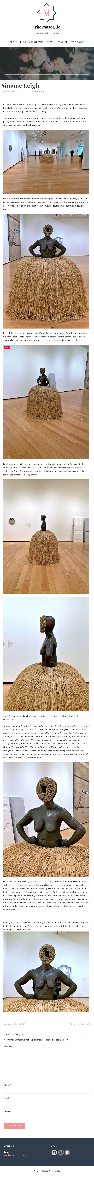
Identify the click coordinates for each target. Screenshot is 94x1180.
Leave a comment (36, 91)
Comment (9, 1046)
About (13, 42)
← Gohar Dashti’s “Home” (13, 1024)
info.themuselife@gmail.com (15, 1155)
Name (7, 1085)
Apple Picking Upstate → (81, 1024)
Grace (21, 91)
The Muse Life (47, 27)
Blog (23, 42)
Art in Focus (36, 42)
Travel (50, 42)
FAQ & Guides (77, 42)
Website (8, 1111)
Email (7, 1098)
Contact (62, 42)
